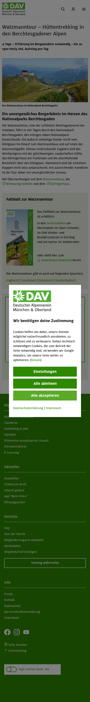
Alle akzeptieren (45, 395)
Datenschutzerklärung (28, 408)
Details (35, 360)
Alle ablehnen (45, 383)
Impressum (53, 408)
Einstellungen (45, 371)
